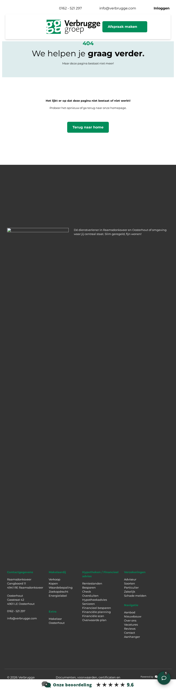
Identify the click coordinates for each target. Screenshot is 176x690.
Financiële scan (93, 616)
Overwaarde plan (94, 620)
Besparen (89, 587)
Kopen (53, 583)
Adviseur (130, 579)
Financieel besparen (96, 608)
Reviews (129, 628)
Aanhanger (132, 636)
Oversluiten (90, 595)
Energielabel (58, 595)
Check (86, 591)
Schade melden (135, 595)
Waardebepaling (61, 587)
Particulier (131, 587)
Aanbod (129, 612)
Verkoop (54, 579)
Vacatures (131, 624)
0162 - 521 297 (16, 611)
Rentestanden (92, 583)
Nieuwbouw (132, 616)
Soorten (129, 583)
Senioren (88, 603)
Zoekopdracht (58, 591)
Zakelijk (129, 591)
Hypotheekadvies (94, 599)
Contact (129, 632)
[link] (155, 676)
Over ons (130, 620)
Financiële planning (96, 612)
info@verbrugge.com (22, 618)
